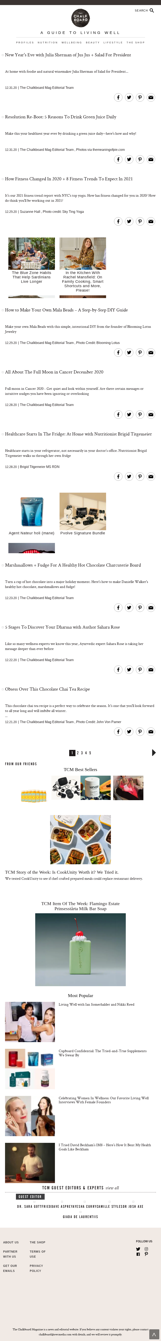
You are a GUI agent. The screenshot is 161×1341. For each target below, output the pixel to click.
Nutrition (48, 42)
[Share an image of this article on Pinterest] (140, 97)
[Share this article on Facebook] (118, 97)
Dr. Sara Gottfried (34, 1206)
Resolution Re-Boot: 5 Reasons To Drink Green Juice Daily (60, 117)
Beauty (93, 42)
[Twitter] (138, 1248)
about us (11, 1242)
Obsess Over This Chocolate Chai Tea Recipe (47, 689)
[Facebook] (138, 1253)
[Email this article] (151, 97)
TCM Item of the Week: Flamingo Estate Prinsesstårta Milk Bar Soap (80, 906)
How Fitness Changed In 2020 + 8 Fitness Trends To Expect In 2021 (69, 179)
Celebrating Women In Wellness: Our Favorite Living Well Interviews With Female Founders (104, 1100)
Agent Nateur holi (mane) (32, 533)
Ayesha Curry (84, 1206)
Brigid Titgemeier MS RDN (40, 467)
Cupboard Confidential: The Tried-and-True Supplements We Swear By (103, 1052)
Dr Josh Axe (133, 1206)
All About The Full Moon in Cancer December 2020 (54, 372)
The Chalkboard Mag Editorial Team (47, 87)
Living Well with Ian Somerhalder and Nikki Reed (96, 1004)
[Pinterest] (146, 1253)
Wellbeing (72, 42)
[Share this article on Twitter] (129, 97)
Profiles (25, 42)
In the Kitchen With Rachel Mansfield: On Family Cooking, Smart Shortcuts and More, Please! (82, 281)
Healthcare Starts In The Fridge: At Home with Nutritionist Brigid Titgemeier (78, 434)
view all (112, 1188)
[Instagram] (146, 1248)
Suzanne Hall (30, 211)
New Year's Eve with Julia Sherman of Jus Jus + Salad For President (68, 55)
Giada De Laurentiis (80, 1217)
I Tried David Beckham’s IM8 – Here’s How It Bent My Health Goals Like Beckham (105, 1146)
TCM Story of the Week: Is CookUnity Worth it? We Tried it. (62, 872)
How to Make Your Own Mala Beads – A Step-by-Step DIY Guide (66, 310)
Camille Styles (110, 1206)
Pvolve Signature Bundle (82, 533)
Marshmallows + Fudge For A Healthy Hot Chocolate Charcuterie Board (73, 565)
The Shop (136, 42)
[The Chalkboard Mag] (81, 17)
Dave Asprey (62, 1206)
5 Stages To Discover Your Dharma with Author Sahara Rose (62, 627)
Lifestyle (113, 42)
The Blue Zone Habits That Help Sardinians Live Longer (31, 277)
